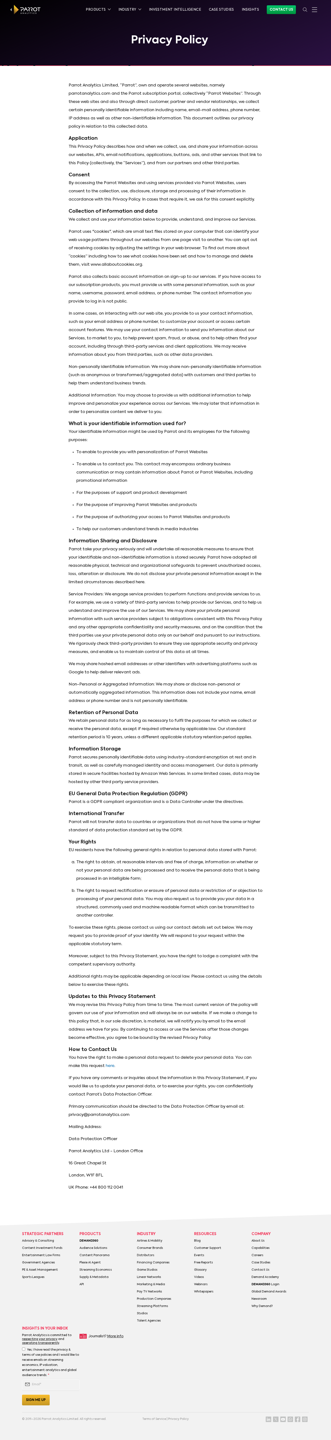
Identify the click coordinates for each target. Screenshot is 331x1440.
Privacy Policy (178, 1419)
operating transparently (40, 1343)
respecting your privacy (39, 1339)
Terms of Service (154, 1419)
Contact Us (281, 9)
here (110, 1066)
